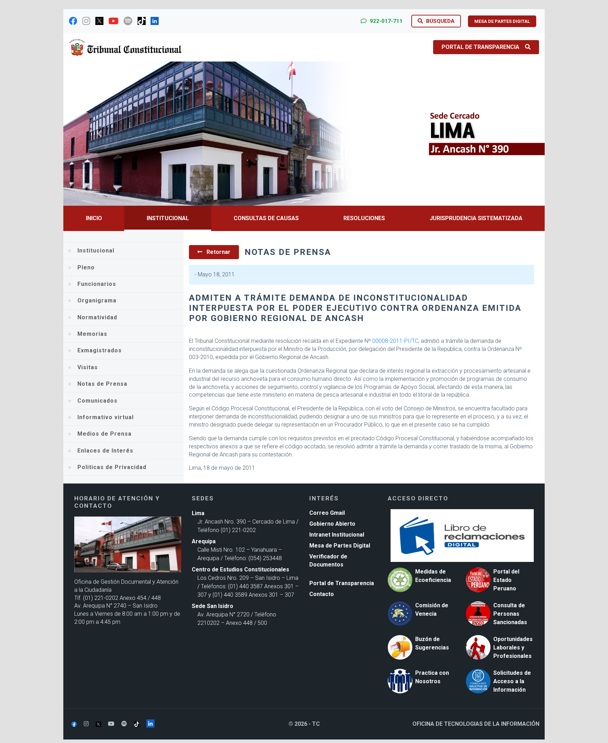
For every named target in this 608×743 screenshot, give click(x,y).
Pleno (86, 267)
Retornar (217, 252)
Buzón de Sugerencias (432, 643)
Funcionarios (96, 284)
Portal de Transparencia (480, 47)
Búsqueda (440, 21)
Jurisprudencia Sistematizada (476, 218)
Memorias (92, 334)
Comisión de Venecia (431, 609)
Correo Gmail (327, 513)
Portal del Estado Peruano (506, 580)
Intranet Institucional (336, 534)
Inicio (94, 218)
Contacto (321, 594)
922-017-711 (385, 21)
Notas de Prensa (102, 383)
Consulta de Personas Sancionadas (510, 614)
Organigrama (96, 300)
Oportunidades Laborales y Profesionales (513, 647)
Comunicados (97, 400)
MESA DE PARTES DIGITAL (502, 21)
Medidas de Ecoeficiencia (433, 575)
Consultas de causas (266, 218)
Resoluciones (364, 218)
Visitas (87, 367)
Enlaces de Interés (105, 450)
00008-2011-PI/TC (395, 341)
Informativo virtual (105, 417)
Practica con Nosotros (432, 677)
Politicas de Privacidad (111, 467)
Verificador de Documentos (328, 560)
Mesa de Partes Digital (339, 545)
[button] (99, 134)
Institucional (168, 218)
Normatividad (97, 317)
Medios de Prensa (104, 433)
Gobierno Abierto (332, 523)
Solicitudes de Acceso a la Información (512, 681)
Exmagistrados (99, 350)
